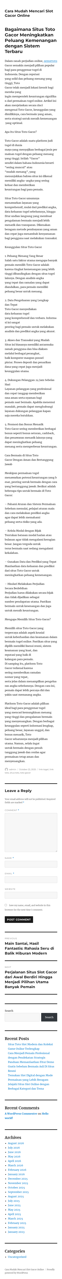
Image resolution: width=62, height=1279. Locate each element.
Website (10, 889)
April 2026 (14, 1161)
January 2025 (16, 1227)
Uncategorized (17, 1256)
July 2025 (14, 1200)
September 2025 (18, 1192)
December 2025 (18, 1178)
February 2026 (17, 1169)
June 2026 (14, 1152)
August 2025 (16, 1196)
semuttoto (50, 61)
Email (9, 873)
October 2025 (16, 1187)
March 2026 (15, 1165)
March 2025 (15, 1218)
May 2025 (14, 1209)
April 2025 (14, 1214)
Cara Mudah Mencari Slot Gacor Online (29, 13)
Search (9, 1010)
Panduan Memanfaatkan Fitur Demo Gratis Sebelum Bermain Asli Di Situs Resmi (31, 1066)
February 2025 (17, 1223)
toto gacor (25, 772)
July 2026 (14, 1147)
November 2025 (18, 1183)
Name (9, 858)
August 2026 (16, 1143)
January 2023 (16, 1231)
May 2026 (14, 1156)
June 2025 (14, 1205)
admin (12, 769)
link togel (44, 769)
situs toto (14, 772)
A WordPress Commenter (21, 1113)
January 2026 (16, 1174)
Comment (12, 810)
